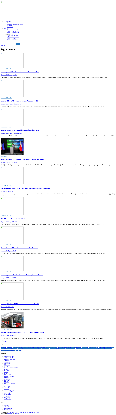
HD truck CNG (8, 374)
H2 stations (6, 370)
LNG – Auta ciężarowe (13, 37)
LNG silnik (6, 384)
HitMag (17, 413)
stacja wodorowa (108, 348)
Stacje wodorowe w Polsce (13, 29)
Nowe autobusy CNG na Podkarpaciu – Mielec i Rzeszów (19, 248)
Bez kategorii (7, 362)
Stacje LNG (10, 25)
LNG (100, 347)
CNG (80, 347)
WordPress (9, 413)
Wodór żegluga (7, 399)
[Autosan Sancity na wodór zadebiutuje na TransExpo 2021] (58, 117)
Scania (51, 348)
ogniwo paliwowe (21, 348)
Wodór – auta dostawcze (13, 32)
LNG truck (6, 389)
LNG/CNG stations (9, 390)
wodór (17, 350)
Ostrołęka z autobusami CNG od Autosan (14, 219)
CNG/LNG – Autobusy (13, 35)
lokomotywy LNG (8, 391)
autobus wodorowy (41, 347)
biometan (60, 347)
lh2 (97, 347)
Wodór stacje (4, 156)
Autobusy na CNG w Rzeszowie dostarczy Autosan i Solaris (20, 72)
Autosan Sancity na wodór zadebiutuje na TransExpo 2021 (20, 130)
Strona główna (7, 21)
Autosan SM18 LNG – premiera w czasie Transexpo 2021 (19, 101)
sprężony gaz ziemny (80, 348)
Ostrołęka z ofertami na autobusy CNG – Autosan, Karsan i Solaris (22, 332)
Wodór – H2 (7, 28)
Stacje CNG (10, 27)
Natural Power (14, 348)
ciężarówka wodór (75, 347)
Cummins (86, 347)
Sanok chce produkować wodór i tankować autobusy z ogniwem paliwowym (25, 188)
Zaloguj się (6, 405)
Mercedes (112, 347)
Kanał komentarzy (8, 408)
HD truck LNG (8, 377)
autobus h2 (29, 347)
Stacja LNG (102, 348)
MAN (108, 347)
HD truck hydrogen (9, 376)
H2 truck (6, 373)
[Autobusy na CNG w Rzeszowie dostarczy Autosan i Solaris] (58, 60)
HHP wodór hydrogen (9, 383)
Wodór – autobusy (11, 38)
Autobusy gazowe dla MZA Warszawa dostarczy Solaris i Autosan (22, 275)
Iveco (92, 347)
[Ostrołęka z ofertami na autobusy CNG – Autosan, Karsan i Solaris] (58, 320)
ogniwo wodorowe (37, 348)
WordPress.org (7, 409)
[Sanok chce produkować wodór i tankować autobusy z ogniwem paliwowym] (58, 176)
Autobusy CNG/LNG (6, 69)
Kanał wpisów (7, 406)
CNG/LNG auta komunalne (11, 367)
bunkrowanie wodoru (66, 347)
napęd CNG (3, 348)
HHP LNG (6, 380)
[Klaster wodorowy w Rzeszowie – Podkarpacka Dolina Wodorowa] (58, 146)
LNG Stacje (7, 386)
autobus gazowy (16, 347)
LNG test (105, 347)
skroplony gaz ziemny (60, 348)
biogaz (55, 347)
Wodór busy (7, 393)
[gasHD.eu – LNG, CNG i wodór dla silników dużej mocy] (32, 18)
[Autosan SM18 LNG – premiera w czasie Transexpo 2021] (58, 88)
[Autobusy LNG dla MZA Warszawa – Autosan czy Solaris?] (58, 291)
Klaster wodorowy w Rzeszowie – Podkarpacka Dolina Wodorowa (22, 159)
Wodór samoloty (8, 396)
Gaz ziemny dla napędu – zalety (15, 24)
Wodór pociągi (7, 394)
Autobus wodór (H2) (6, 127)
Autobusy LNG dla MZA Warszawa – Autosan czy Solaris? (20, 304)
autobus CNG (3, 347)
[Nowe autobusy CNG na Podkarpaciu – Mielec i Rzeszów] (58, 235)
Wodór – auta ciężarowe (13, 31)
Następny (5, 341)
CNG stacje (7, 366)
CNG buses (7, 365)
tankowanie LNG (4, 350)
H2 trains (6, 372)
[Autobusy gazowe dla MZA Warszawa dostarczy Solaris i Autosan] (58, 263)
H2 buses (6, 369)
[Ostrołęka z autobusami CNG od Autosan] (58, 206)
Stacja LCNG (97, 348)
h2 (89, 347)
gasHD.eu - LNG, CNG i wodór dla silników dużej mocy (24, 412)
